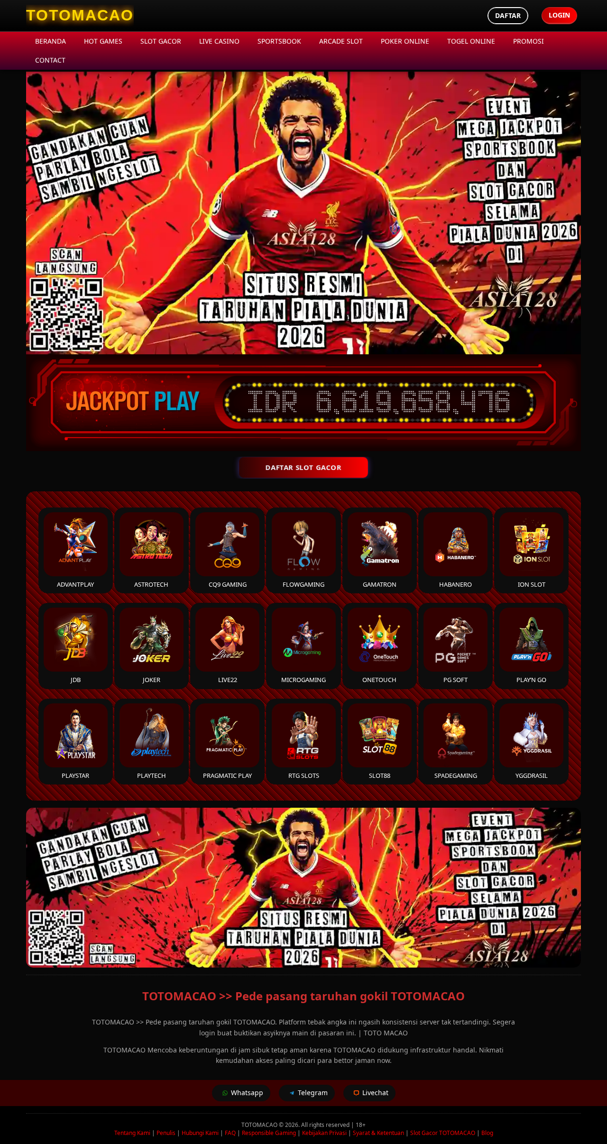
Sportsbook (279, 41)
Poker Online (405, 41)
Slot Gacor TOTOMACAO (442, 1133)
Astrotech (151, 584)
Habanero (455, 584)
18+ (361, 1125)
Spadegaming (455, 775)
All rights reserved (325, 1125)
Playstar (75, 775)
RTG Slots (303, 775)
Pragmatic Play (227, 775)
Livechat (375, 1092)
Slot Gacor (160, 41)
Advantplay (75, 584)
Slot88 (379, 775)
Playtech (151, 775)
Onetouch (379, 679)
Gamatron (379, 584)
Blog (487, 1133)
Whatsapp (247, 1092)
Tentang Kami (132, 1133)
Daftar (508, 15)
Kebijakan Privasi (324, 1133)
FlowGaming (303, 584)
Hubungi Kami (200, 1133)
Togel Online (471, 41)
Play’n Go (531, 679)
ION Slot (531, 584)
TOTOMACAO (259, 1125)
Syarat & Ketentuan (378, 1133)
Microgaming (303, 679)
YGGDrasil (531, 775)
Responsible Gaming (269, 1133)
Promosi (528, 41)
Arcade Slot (341, 41)
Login (559, 14)
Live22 (227, 679)
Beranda (50, 41)
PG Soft (455, 679)
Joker (151, 679)
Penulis (165, 1133)
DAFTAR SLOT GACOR (303, 467)
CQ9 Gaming (228, 584)
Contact (50, 60)
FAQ (230, 1133)
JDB (76, 679)
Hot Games (103, 41)
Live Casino (219, 41)
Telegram (313, 1092)
